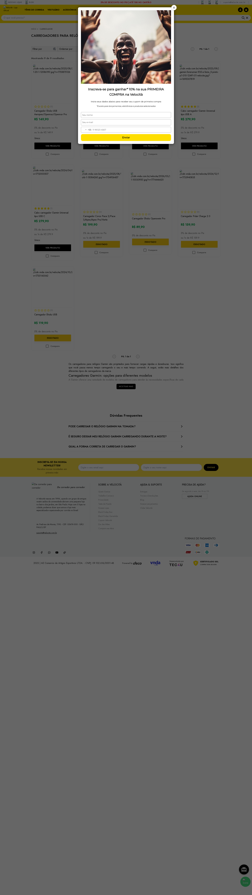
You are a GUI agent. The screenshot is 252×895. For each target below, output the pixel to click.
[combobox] (86, 130)
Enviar (126, 137)
